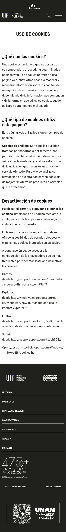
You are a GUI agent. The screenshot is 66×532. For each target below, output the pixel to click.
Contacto (7, 448)
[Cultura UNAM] (33, 6)
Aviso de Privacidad (15, 486)
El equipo (7, 392)
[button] (58, 15)
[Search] (49, 15)
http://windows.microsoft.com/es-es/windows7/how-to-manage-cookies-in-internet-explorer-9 (30, 303)
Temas (5, 438)
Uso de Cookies (53, 486)
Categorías (8, 429)
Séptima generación (13, 411)
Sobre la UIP (8, 401)
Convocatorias (10, 420)
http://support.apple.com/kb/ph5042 (36, 339)
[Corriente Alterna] (12, 15)
